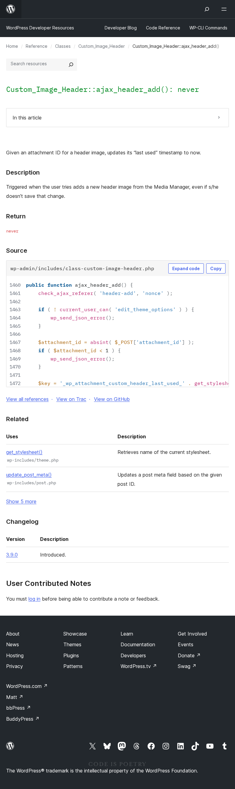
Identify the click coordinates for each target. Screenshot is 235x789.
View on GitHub (112, 399)
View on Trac (71, 399)
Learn (127, 634)
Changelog (22, 521)
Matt (14, 697)
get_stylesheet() (24, 452)
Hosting (15, 655)
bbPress (18, 708)
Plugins (71, 655)
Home (12, 46)
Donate (189, 655)
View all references (27, 399)
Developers (133, 655)
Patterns (73, 666)
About (13, 634)
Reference (36, 46)
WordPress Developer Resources (40, 27)
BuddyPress (22, 719)
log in (34, 599)
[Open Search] (206, 9)
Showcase (75, 634)
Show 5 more (21, 501)
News (12, 644)
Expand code (186, 268)
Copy (216, 268)
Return (16, 216)
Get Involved (192, 634)
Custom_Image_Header (101, 46)
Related (17, 419)
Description (23, 172)
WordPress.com (27, 686)
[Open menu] (225, 9)
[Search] (71, 65)
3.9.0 (12, 555)
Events (185, 644)
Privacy (14, 666)
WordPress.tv (139, 666)
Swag (187, 666)
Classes (63, 46)
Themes (72, 644)
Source (16, 250)
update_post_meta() (29, 475)
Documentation (138, 644)
